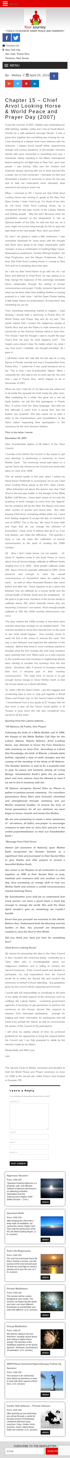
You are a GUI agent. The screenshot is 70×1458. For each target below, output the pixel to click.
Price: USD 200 (14, 1180)
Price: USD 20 (13, 1330)
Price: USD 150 (14, 1255)
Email (13, 1142)
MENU (14, 4)
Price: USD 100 (14, 1217)
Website (13, 1152)
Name (13, 1132)
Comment (15, 1101)
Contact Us (12, 45)
